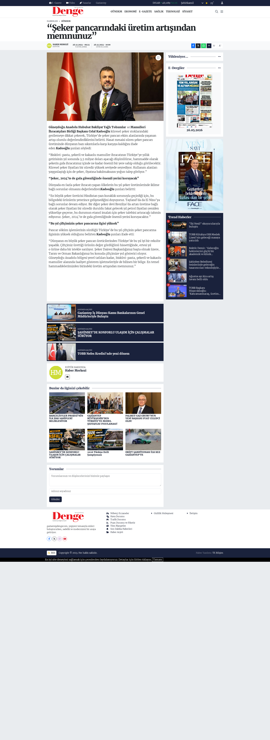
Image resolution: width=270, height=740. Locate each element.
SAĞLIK (159, 11)
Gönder (55, 499)
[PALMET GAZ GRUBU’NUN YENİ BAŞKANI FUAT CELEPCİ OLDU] (143, 402)
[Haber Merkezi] (56, 372)
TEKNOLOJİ (173, 11)
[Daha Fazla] (209, 45)
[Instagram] (59, 538)
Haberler (52, 21)
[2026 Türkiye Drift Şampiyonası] (105, 439)
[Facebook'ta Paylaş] (193, 45)
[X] (54, 538)
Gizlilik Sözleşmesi (163, 513)
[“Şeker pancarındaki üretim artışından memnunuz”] (105, 86)
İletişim (194, 513)
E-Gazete (56, 3)
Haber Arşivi (116, 532)
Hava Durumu (117, 516)
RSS (53, 552)
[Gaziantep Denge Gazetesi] (68, 11)
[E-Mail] (67, 377)
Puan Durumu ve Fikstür (122, 522)
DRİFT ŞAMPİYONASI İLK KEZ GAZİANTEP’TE (142, 453)
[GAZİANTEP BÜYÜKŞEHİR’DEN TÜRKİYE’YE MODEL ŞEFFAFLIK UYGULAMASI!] (105, 402)
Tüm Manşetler (118, 525)
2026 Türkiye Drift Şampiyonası (98, 453)
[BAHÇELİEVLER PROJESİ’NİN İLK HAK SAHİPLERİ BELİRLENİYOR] (67, 402)
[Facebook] (49, 538)
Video (72, 3)
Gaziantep (101, 3)
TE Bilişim (217, 552)
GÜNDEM (116, 11)
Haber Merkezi (75, 370)
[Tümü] (219, 56)
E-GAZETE (145, 11)
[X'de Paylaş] (198, 45)
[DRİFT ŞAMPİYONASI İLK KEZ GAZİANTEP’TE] (143, 439)
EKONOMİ (130, 11)
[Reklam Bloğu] (194, 174)
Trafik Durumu (118, 519)
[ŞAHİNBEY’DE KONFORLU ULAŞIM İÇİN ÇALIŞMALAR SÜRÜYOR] (67, 439)
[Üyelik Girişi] (221, 3)
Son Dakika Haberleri (121, 529)
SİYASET (187, 11)
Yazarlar (87, 3)
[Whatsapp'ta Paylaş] (203, 45)
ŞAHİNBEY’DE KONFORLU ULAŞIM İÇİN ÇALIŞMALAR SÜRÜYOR (65, 455)
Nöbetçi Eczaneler (119, 513)
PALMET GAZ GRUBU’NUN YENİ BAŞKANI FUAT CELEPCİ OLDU (142, 418)
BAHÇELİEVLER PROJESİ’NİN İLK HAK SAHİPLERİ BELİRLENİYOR (66, 418)
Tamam (157, 559)
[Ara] (216, 11)
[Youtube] (64, 538)
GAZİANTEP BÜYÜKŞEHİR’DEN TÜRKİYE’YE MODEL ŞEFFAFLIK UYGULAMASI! (102, 419)
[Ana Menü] (221, 11)
